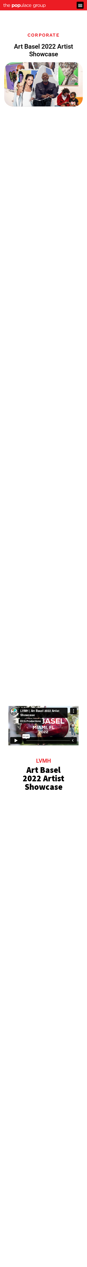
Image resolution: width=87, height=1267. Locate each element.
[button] (80, 5)
